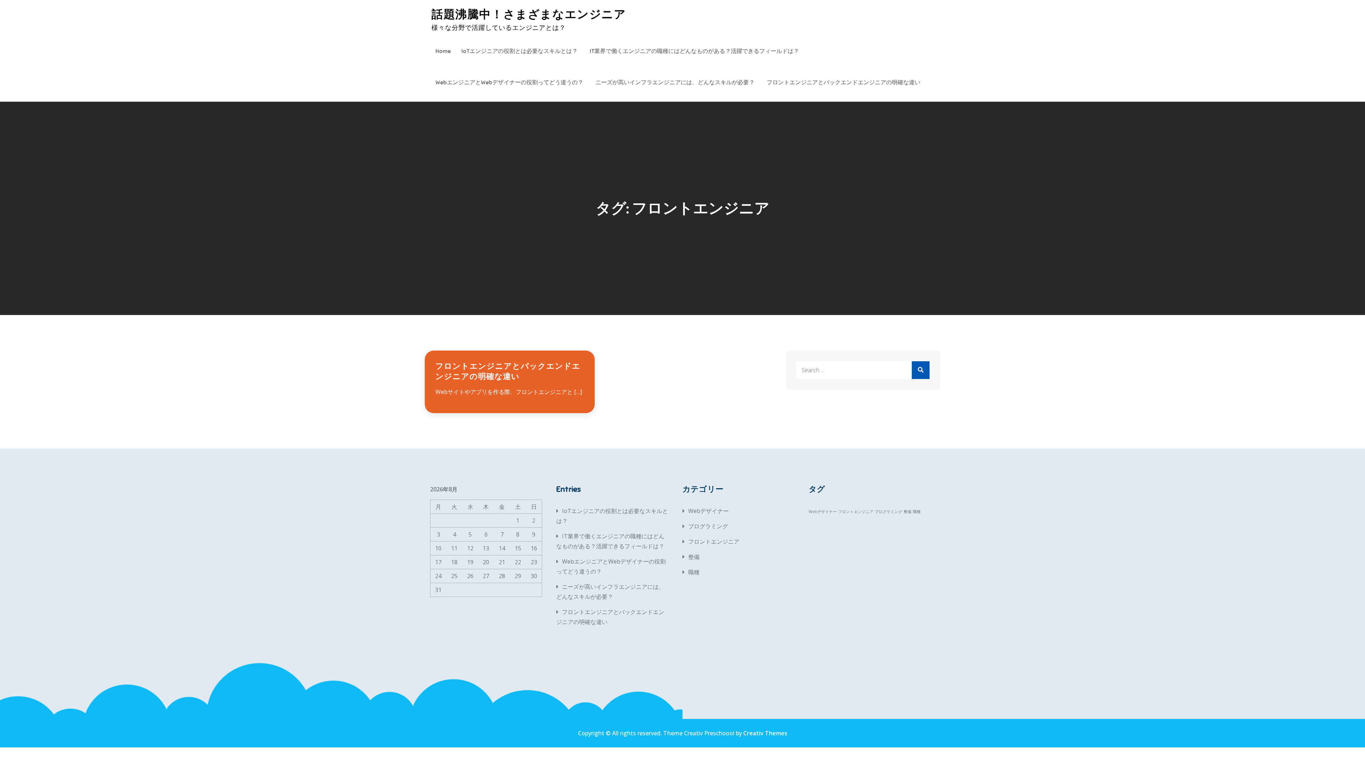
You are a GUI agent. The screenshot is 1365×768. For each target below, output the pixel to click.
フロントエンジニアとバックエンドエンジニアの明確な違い (843, 82)
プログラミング (708, 526)
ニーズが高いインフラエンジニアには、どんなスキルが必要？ (675, 82)
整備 (694, 557)
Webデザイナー (708, 511)
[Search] (921, 370)
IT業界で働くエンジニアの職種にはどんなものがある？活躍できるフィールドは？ (694, 51)
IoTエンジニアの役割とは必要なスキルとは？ (519, 51)
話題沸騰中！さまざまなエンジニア (529, 14)
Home (443, 51)
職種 (694, 572)
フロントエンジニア (713, 541)
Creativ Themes (765, 733)
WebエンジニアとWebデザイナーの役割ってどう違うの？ (509, 82)
